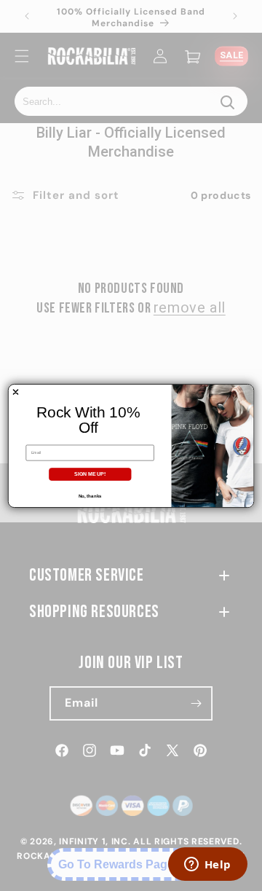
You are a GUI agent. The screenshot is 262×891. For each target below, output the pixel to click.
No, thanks (90, 495)
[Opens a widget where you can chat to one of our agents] (207, 865)
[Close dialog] (15, 391)
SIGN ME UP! (90, 473)
